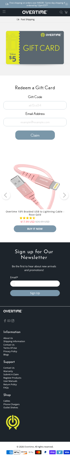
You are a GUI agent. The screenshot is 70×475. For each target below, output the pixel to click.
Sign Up (35, 293)
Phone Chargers (11, 404)
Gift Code (35, 97)
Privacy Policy (10, 351)
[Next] (64, 195)
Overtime (29, 446)
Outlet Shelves (10, 407)
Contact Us (8, 344)
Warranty (8, 371)
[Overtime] (35, 12)
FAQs (6, 387)
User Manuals (10, 381)
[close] (66, 4)
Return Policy (10, 384)
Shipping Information (14, 341)
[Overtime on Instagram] (12, 321)
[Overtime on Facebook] (4, 321)
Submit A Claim (11, 374)
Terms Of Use (10, 347)
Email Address (35, 114)
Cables (6, 400)
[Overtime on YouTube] (8, 321)
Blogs (6, 354)
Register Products (12, 377)
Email (14, 277)
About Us (8, 338)
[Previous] (6, 195)
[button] (27, 218)
